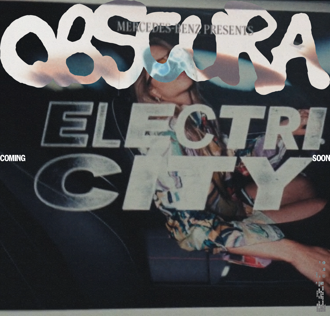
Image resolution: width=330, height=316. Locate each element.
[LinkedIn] (323, 269)
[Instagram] (323, 275)
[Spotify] (323, 263)
